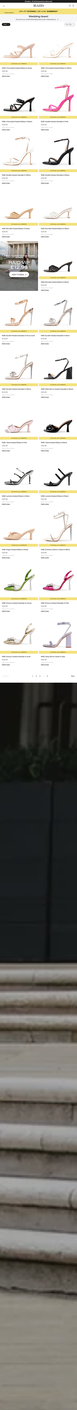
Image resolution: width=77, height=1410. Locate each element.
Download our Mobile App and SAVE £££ (38, 1)
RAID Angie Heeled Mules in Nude (15, 550)
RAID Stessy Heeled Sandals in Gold (16, 657)
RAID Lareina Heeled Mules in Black (55, 496)
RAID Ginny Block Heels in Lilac (53, 657)
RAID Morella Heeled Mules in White (55, 228)
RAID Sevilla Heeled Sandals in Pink (54, 121)
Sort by (69, 24)
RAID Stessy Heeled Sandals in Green (17, 603)
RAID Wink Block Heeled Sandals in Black (57, 389)
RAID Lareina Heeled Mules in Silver (16, 496)
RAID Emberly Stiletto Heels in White (55, 550)
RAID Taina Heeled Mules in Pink (14, 442)
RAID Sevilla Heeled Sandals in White (16, 175)
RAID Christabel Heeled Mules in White (56, 68)
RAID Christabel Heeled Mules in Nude (17, 68)
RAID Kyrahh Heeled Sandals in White (16, 389)
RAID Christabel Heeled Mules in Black (17, 121)
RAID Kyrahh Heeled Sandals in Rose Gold (18, 335)
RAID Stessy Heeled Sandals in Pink (55, 603)
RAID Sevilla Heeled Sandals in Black (55, 175)
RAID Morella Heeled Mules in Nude (16, 228)
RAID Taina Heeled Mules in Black (54, 442)
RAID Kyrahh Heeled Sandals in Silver (55, 335)
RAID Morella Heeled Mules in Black (55, 282)
